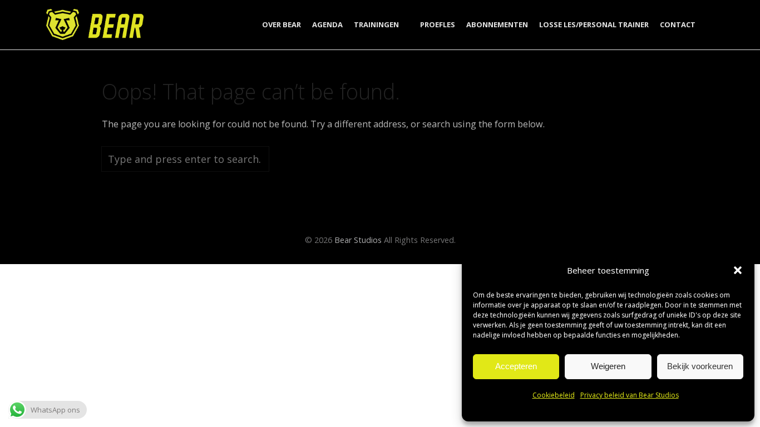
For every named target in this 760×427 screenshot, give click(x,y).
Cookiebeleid (553, 395)
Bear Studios (358, 240)
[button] (737, 270)
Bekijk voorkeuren (700, 366)
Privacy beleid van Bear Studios (629, 395)
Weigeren (608, 366)
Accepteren (516, 366)
